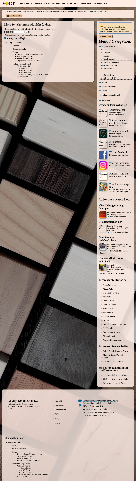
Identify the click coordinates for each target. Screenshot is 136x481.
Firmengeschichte (24, 56)
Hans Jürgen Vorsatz (111, 332)
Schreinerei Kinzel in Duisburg (116, 375)
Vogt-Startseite (15, 42)
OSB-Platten (26, 72)
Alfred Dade (108, 289)
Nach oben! (106, 100)
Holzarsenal (68, 12)
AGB (57, 414)
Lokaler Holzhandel (85, 12)
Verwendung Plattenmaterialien (34, 74)
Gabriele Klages (109, 305)
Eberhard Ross (109, 316)
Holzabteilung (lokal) (22, 64)
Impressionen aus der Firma (29, 61)
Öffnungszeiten (54, 3)
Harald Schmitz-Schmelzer (114, 324)
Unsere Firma (102, 12)
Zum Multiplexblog (118, 217)
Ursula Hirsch (108, 301)
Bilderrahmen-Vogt (17, 12)
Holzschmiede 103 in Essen (114, 383)
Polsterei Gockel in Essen (113, 361)
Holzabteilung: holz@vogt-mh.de (97, 403)
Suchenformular (19, 49)
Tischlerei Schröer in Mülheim (115, 379)
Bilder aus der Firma (25, 58)
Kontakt (72, 3)
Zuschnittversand (52, 12)
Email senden (105, 36)
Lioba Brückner (109, 285)
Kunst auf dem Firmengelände (30, 54)
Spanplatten (26, 68)
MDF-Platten (27, 70)
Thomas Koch (109, 308)
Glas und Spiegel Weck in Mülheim (112, 356)
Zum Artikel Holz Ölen (119, 232)
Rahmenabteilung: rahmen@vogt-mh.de (100, 401)
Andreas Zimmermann (112, 340)
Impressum (59, 405)
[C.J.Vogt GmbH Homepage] (7, 16)
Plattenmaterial (23, 66)
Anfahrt (86, 3)
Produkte (26, 3)
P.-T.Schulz (108, 328)
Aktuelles (100, 3)
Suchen (16, 46)
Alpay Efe (107, 297)
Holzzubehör (22, 77)
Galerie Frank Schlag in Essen (115, 351)
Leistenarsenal (35, 12)
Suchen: (8, 32)
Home (57, 423)
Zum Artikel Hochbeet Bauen (114, 252)
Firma (38, 3)
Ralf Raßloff (108, 312)
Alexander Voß (109, 336)
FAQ (56, 419)
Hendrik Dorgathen (111, 293)
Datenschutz (60, 410)
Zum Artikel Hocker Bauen (113, 273)
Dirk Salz (106, 320)
